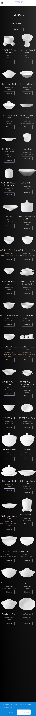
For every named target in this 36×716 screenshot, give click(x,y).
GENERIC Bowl (27, 183)
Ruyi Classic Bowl (9, 551)
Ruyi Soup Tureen (9, 583)
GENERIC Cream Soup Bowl (27, 282)
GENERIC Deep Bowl (9, 383)
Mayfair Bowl (27, 614)
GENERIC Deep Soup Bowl (9, 150)
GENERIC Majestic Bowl (27, 348)
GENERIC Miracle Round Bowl (9, 184)
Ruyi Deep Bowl (9, 614)
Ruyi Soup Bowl (9, 84)
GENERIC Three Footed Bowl (9, 51)
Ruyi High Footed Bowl (27, 51)
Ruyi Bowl (27, 583)
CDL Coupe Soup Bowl (27, 482)
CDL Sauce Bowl (9, 449)
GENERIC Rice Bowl (9, 315)
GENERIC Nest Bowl (27, 250)
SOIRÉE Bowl (9, 418)
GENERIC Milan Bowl (27, 116)
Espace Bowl (27, 149)
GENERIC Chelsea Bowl (9, 348)
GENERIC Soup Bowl (9, 282)
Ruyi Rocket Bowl (27, 514)
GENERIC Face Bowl (9, 250)
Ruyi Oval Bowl (27, 84)
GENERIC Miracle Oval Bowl (27, 217)
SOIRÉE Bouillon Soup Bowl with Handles (27, 384)
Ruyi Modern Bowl (27, 551)
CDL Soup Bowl (9, 481)
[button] (2, 3)
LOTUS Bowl (9, 216)
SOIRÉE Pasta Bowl (27, 418)
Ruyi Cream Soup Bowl (9, 116)
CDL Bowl (27, 449)
